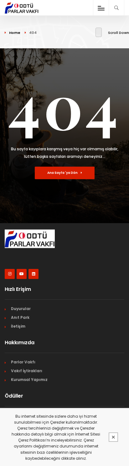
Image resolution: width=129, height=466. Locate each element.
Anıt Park (20, 317)
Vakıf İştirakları (26, 370)
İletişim (18, 326)
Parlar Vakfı (23, 362)
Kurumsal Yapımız (29, 379)
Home (14, 32)
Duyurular (21, 308)
